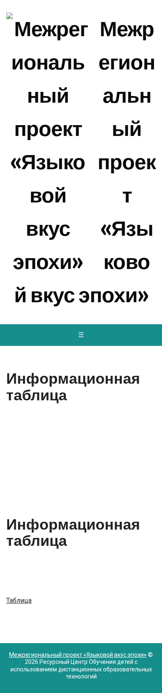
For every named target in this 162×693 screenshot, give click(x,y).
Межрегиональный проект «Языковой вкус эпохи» (85, 162)
